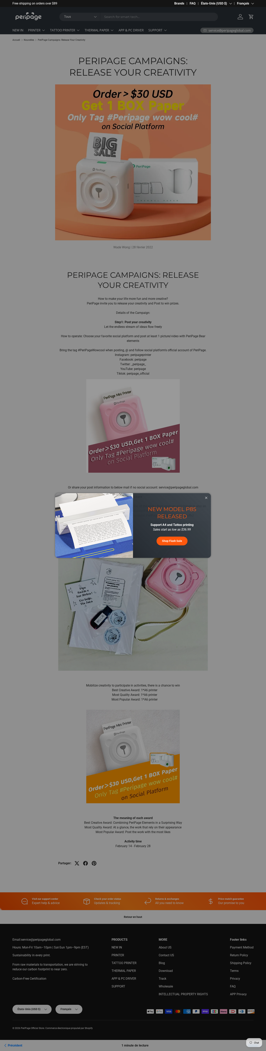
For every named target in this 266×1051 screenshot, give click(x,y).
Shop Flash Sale (172, 540)
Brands (179, 3)
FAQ (193, 3)
